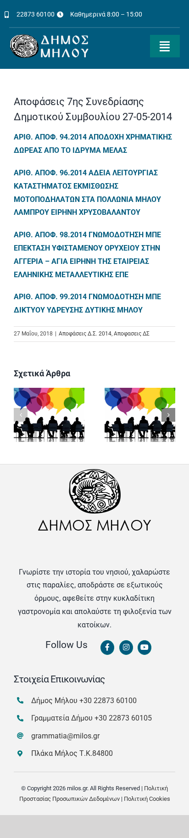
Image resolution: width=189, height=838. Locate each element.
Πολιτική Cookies (147, 798)
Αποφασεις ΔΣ (132, 333)
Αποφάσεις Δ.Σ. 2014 (85, 333)
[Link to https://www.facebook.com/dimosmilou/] (107, 647)
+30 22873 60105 (123, 718)
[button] (21, 415)
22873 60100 (36, 14)
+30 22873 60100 (108, 700)
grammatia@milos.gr (65, 736)
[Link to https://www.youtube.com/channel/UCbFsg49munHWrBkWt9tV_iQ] (144, 647)
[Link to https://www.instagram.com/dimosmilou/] (126, 647)
